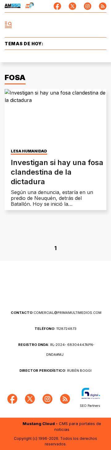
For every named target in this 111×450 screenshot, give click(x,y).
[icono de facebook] (57, 6)
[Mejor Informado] (55, 25)
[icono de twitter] (72, 6)
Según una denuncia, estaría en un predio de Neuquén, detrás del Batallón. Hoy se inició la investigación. (52, 201)
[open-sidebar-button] (8, 25)
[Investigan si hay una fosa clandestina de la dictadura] (55, 117)
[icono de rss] (102, 6)
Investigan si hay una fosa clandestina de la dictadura (57, 172)
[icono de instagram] (87, 6)
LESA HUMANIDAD (29, 151)
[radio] (13, 6)
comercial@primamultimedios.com (56, 312)
